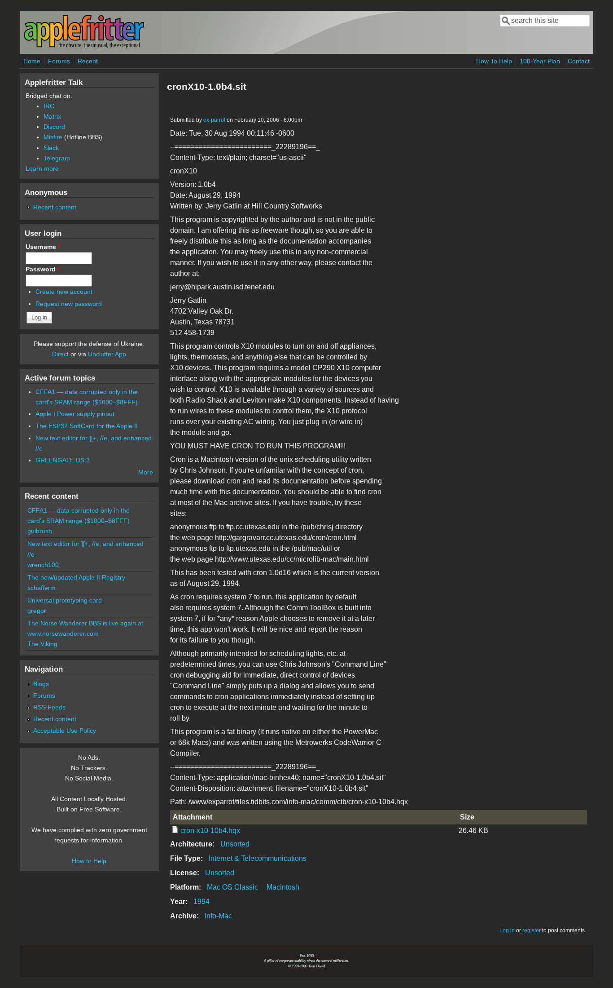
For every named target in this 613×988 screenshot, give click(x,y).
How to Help (89, 860)
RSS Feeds (49, 707)
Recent (88, 61)
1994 (201, 901)
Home (31, 61)
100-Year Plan (540, 61)
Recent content (54, 207)
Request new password (68, 303)
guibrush (39, 531)
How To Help (494, 61)
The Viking (42, 643)
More (145, 472)
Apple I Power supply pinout (74, 413)
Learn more (42, 168)
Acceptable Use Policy (64, 730)
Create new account (63, 291)
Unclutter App (107, 354)
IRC (49, 106)
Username (43, 246)
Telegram (57, 158)
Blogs (41, 683)
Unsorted (235, 844)
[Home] (84, 46)
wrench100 (43, 564)
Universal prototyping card (64, 600)
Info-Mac (218, 916)
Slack (51, 147)
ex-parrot (214, 120)
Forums (59, 61)
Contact (579, 61)
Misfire (53, 137)
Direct (60, 354)
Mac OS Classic (232, 887)
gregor (36, 610)
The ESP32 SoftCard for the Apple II (86, 426)
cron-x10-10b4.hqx (210, 830)
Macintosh (283, 887)
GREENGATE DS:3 (62, 460)
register (531, 930)
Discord (54, 126)
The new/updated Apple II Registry (76, 577)
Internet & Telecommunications (257, 858)
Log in (507, 930)
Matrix (52, 116)
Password (43, 269)
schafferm (41, 587)
